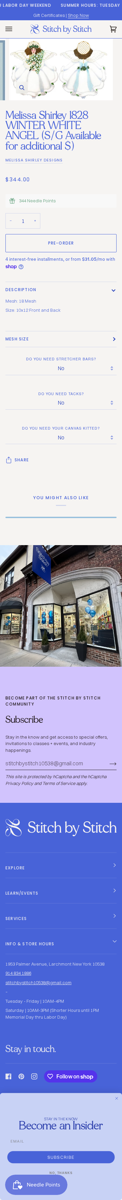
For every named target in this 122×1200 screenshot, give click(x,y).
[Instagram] (34, 1076)
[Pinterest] (21, 1076)
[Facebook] (8, 1076)
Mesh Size (17, 339)
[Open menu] (15, 29)
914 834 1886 (18, 973)
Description (20, 289)
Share (22, 460)
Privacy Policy (19, 783)
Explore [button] (15, 868)
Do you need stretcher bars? (61, 358)
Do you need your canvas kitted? (61, 428)
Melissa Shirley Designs (34, 160)
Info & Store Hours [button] (30, 944)
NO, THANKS (61, 1173)
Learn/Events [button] (21, 893)
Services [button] (16, 918)
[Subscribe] (108, 763)
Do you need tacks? (61, 393)
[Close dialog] (117, 1098)
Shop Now (78, 15)
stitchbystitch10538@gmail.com (38, 982)
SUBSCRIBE (61, 1157)
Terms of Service (58, 783)
